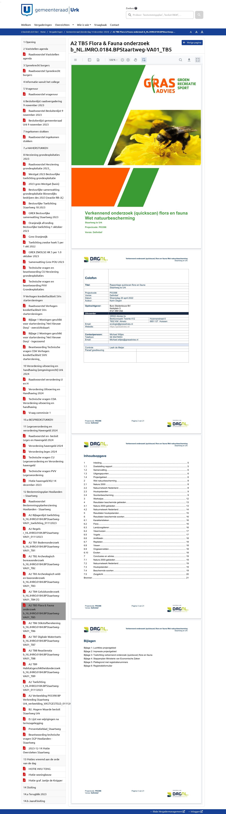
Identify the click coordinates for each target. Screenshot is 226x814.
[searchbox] (160, 15)
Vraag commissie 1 (39, 412)
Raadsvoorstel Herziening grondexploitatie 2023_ (41, 166)
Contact (114, 24)
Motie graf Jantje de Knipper (45, 780)
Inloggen (195, 811)
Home (43, 32)
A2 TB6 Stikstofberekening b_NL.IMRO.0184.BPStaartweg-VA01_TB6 (41, 627)
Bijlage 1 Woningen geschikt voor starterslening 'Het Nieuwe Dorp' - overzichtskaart (42, 323)
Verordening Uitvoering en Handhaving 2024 (41, 391)
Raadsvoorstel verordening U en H (43, 381)
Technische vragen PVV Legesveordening (39, 473)
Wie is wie (83, 24)
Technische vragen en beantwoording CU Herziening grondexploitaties (41, 271)
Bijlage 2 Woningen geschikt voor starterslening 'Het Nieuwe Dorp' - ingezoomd (42, 337)
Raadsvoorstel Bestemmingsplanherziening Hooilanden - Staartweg (40, 505)
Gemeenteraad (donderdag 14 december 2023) (87, 32)
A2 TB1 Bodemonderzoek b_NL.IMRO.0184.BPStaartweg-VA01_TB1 (41, 546)
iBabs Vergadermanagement (167, 811)
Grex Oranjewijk (37, 236)
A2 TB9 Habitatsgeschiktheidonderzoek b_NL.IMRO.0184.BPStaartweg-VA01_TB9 (41, 670)
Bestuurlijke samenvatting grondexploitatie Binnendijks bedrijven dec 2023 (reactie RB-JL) (43, 193)
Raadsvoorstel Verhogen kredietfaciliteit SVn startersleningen (40, 309)
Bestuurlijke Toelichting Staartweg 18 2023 (39, 205)
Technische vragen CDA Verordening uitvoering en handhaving (39, 402)
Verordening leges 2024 (42, 451)
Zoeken (130, 8)
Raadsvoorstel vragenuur (43, 94)
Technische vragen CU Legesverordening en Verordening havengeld (43, 461)
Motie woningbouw (39, 774)
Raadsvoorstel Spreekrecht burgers (41, 72)
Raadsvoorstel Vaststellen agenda (41, 56)
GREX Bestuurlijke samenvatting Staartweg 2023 (40, 215)
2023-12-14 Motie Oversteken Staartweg (36, 750)
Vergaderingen (43, 24)
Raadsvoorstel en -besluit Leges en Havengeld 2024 (40, 438)
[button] (199, 15)
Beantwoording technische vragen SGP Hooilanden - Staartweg (41, 738)
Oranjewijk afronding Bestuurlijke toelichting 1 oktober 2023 (42, 226)
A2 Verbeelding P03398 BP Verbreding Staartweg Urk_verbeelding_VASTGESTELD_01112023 (44, 699)
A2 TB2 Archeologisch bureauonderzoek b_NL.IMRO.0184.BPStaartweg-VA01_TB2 (41, 562)
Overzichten (62, 24)
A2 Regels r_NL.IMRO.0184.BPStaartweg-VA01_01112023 (41, 532)
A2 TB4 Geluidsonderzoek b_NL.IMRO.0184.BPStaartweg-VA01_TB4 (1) (41, 595)
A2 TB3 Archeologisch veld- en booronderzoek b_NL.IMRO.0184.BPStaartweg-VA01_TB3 (42, 579)
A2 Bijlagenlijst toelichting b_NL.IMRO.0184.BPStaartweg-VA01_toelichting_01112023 (41, 519)
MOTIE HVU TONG (39, 768)
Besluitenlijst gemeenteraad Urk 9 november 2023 (42, 122)
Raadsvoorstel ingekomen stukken (41, 139)
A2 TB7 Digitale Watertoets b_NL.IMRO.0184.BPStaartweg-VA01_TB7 (42, 640)
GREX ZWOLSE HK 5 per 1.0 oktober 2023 (42, 254)
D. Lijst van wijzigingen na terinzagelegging (41, 721)
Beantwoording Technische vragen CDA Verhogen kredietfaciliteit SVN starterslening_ (41, 353)
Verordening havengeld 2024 (45, 445)
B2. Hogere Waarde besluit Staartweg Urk (41, 711)
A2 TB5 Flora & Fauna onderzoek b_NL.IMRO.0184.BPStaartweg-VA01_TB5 (41, 611)
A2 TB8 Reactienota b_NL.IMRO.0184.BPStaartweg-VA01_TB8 (41, 654)
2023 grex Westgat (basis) (43, 183)
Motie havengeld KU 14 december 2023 (39, 482)
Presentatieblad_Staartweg (44, 728)
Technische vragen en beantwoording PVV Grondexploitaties (38, 285)
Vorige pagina (193, 42)
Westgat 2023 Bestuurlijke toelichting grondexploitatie (41, 176)
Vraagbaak (100, 24)
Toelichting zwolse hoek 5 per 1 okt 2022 (43, 244)
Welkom (26, 24)
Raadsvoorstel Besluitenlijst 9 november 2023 (43, 112)
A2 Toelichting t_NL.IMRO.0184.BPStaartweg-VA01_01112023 (41, 685)
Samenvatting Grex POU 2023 (46, 261)
